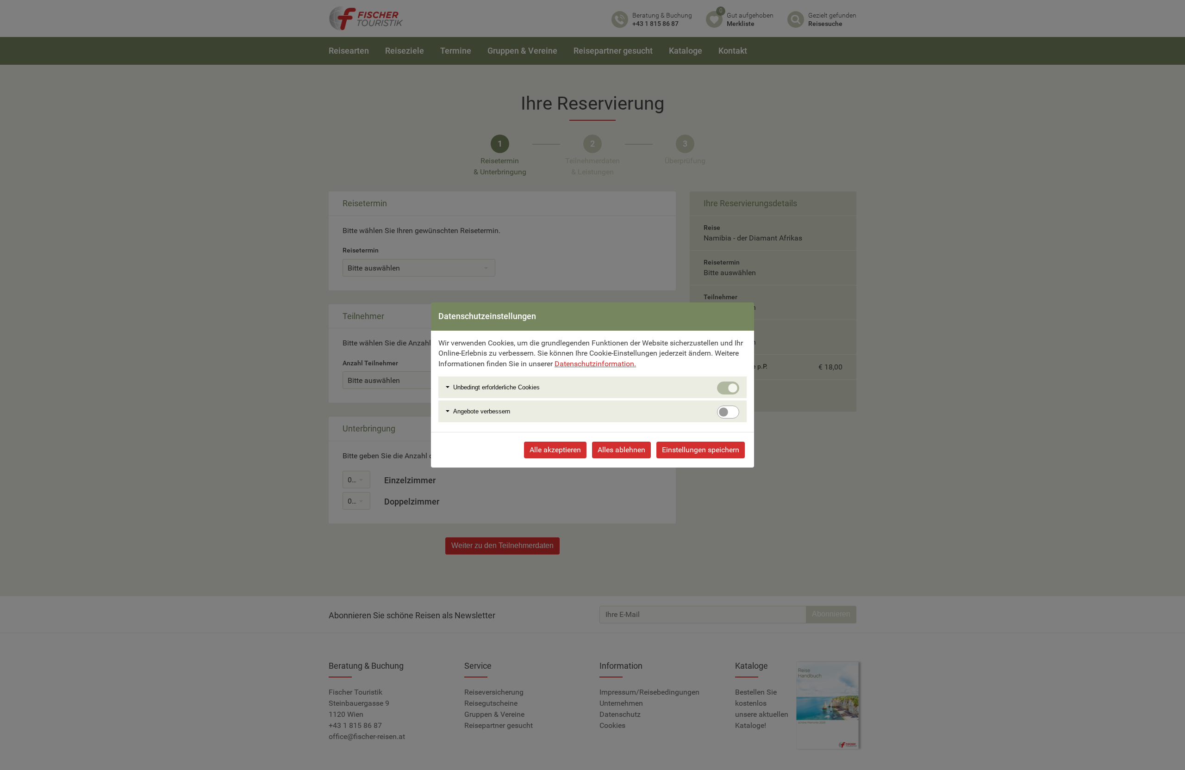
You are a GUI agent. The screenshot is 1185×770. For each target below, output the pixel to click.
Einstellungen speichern (700, 449)
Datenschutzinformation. (595, 363)
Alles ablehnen (621, 449)
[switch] (728, 412)
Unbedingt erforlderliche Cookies (496, 387)
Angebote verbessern (481, 411)
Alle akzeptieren (555, 449)
